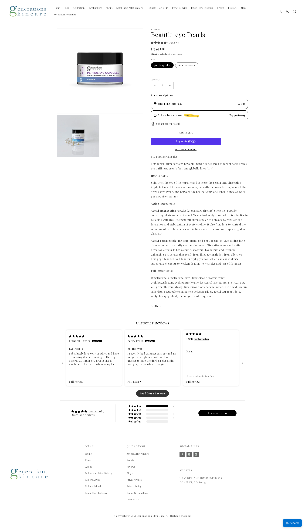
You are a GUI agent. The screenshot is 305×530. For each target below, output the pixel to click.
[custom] (182, 454)
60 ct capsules (187, 65)
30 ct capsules (162, 65)
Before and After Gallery (98, 473)
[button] (280, 11)
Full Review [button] (76, 381)
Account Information (138, 453)
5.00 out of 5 (96, 411)
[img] (77, 336)
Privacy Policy (134, 479)
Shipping (155, 54)
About (88, 466)
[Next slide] (242, 362)
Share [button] (158, 306)
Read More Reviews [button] (152, 393)
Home (88, 453)
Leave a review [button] (217, 413)
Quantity (155, 79)
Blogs (130, 473)
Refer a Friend (93, 486)
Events (130, 460)
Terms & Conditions (137, 493)
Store (88, 460)
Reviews (131, 466)
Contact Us (133, 499)
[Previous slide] (62, 362)
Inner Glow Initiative (96, 493)
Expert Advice (93, 479)
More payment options (186, 149)
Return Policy (134, 486)
